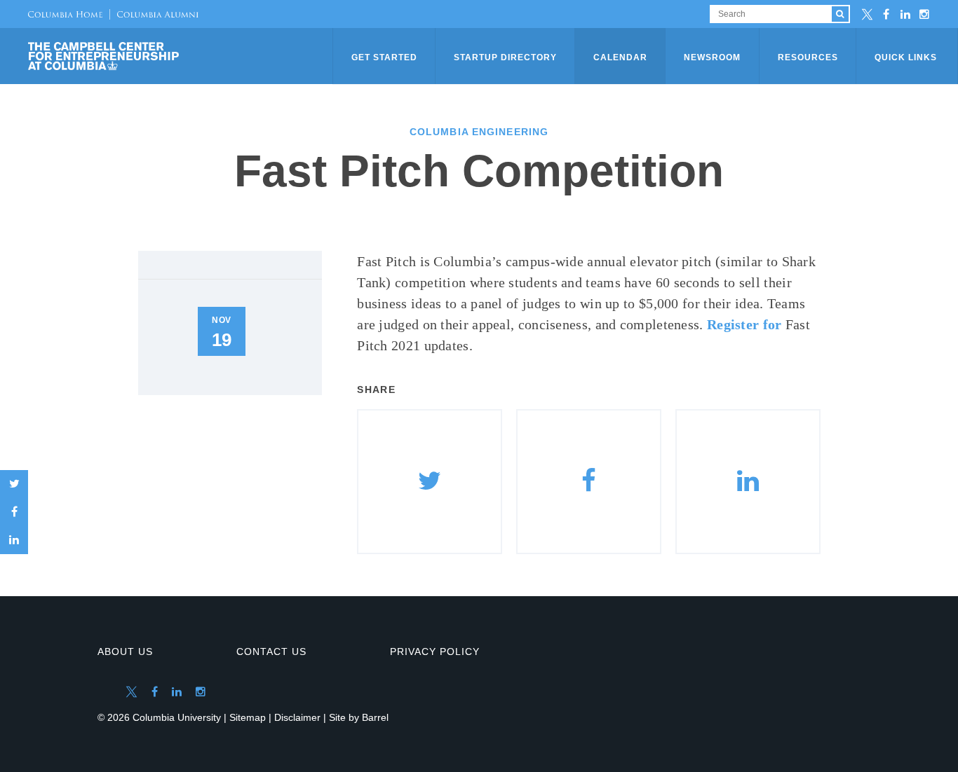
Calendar (620, 57)
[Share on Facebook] (14, 512)
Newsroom (712, 57)
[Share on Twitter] (14, 484)
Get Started (384, 57)
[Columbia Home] (65, 14)
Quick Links (906, 57)
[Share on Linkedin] (748, 481)
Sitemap (247, 717)
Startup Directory (505, 57)
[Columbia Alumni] (153, 14)
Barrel (375, 717)
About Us (125, 651)
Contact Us (271, 651)
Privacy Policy (435, 651)
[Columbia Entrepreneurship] (181, 56)
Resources (808, 57)
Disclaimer (297, 717)
